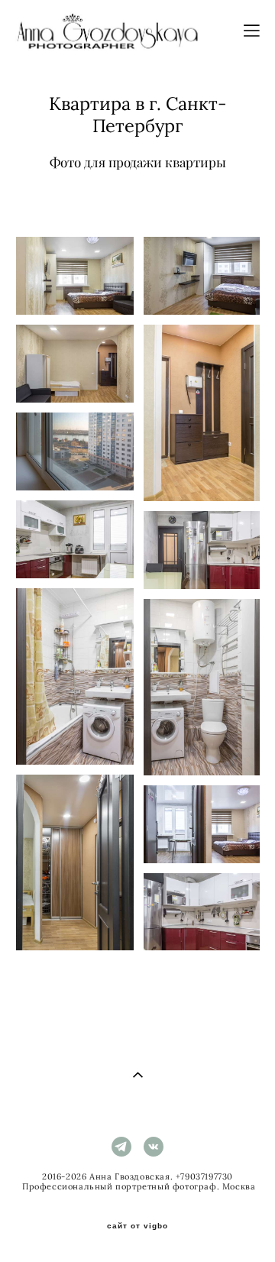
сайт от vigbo (137, 1226)
